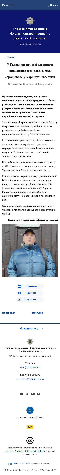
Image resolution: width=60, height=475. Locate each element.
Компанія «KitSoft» (22, 464)
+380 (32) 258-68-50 (30, 367)
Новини (10, 57)
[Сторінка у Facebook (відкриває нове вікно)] (21, 394)
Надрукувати (31, 286)
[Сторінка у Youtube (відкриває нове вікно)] (33, 394)
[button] (30, 328)
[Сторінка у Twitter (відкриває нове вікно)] (27, 394)
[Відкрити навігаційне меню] (12, 5)
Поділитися (30, 293)
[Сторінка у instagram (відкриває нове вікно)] (38, 394)
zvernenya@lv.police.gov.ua (30, 379)
